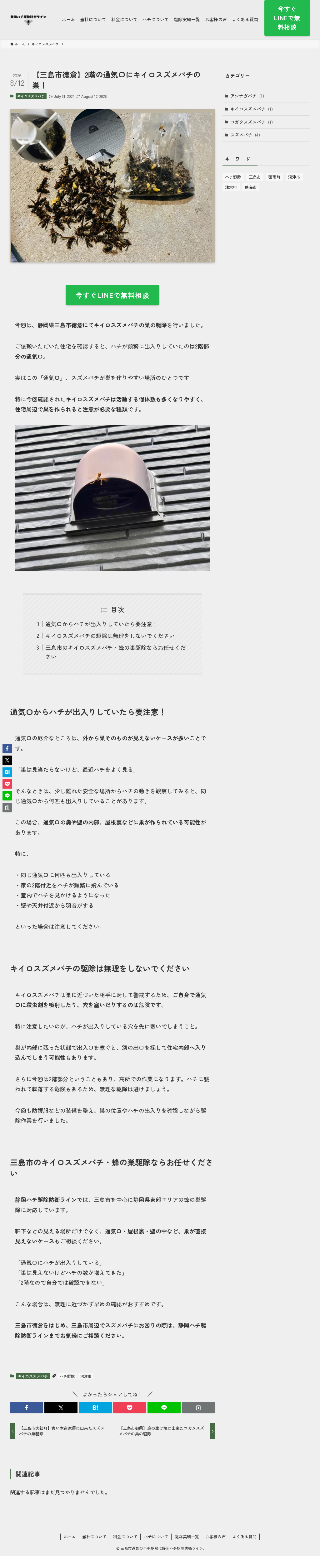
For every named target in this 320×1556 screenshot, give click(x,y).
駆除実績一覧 (187, 1536)
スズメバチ (245, 135)
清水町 (231, 187)
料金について (125, 1536)
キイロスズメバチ (31, 96)
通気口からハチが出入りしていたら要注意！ (101, 624)
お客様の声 (215, 1536)
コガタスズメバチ (251, 122)
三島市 (255, 177)
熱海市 (251, 187)
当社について (94, 1536)
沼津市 (86, 1376)
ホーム (70, 1536)
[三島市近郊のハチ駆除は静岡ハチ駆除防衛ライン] (28, 19)
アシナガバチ (247, 96)
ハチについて (156, 1536)
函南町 (274, 177)
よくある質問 (244, 1536)
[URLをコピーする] (198, 1407)
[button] (26, 1407)
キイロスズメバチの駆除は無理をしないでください (110, 636)
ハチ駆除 (67, 1376)
